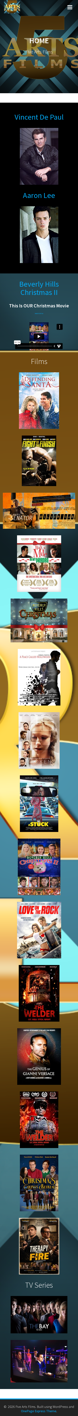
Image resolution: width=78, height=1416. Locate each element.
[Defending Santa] (39, 400)
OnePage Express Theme (38, 1411)
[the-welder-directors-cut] (39, 1119)
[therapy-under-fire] (39, 1246)
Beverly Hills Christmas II (39, 288)
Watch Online (39, 313)
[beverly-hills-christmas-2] (39, 867)
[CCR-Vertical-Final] (39, 1183)
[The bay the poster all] (39, 1314)
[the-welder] (39, 993)
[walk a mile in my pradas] (39, 563)
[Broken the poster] (39, 740)
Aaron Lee (39, 195)
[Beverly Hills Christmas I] (39, 620)
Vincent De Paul (39, 117)
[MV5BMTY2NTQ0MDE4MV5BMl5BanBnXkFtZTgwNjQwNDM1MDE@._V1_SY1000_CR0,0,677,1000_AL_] (39, 803)
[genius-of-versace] (39, 1056)
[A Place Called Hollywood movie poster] (39, 677)
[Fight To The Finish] (39, 461)
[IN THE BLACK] (39, 1361)
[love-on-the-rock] (39, 930)
